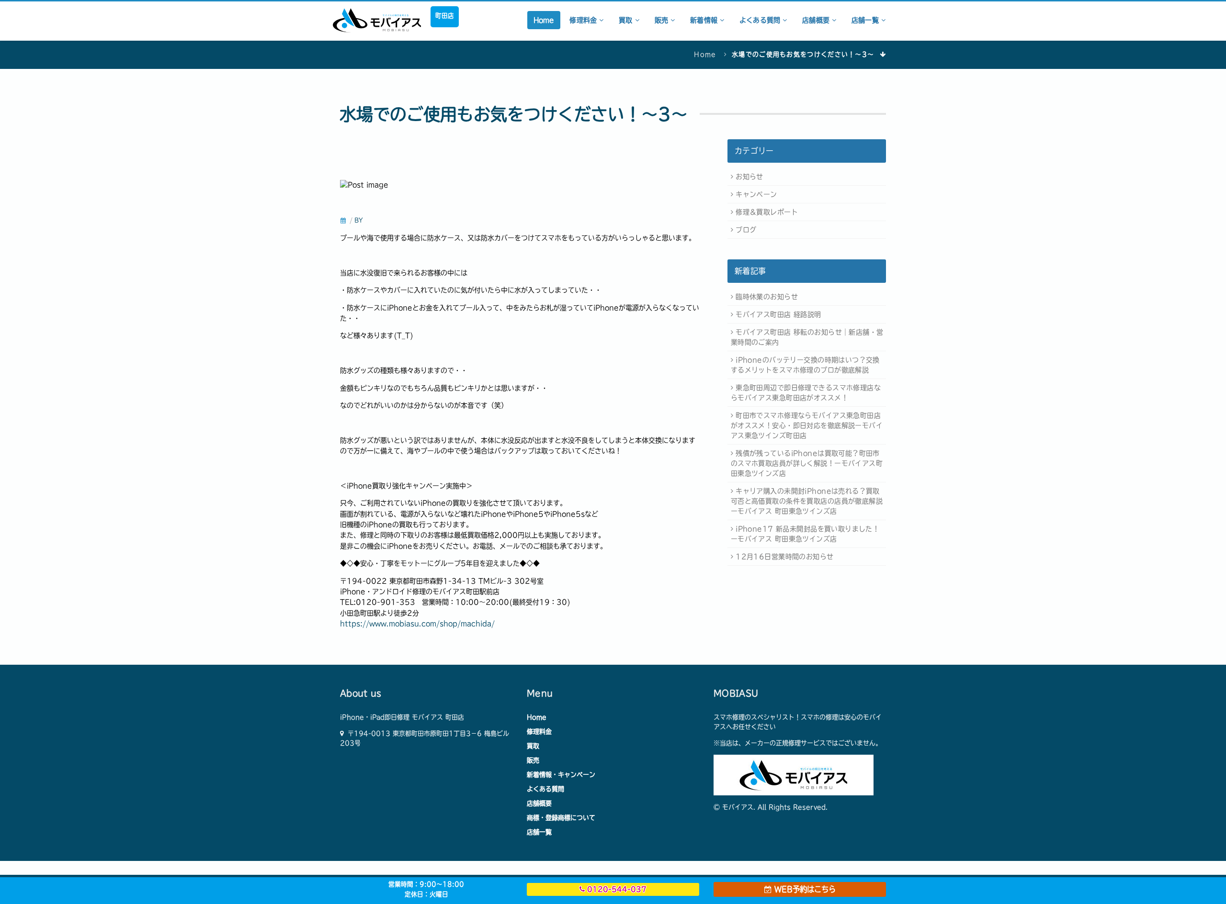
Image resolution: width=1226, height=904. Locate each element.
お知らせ (749, 176)
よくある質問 (761, 20)
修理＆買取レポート (767, 212)
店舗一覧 (866, 20)
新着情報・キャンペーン (561, 774)
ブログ (746, 229)
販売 (662, 20)
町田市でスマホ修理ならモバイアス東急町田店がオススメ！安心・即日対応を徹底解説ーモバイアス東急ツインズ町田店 (807, 425)
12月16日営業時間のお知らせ (784, 556)
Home (544, 20)
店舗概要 (817, 20)
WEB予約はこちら (804, 889)
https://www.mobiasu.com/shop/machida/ (417, 623)
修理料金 (584, 20)
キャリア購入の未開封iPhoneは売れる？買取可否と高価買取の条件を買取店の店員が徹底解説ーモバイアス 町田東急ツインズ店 (807, 501)
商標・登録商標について (561, 818)
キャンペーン (756, 194)
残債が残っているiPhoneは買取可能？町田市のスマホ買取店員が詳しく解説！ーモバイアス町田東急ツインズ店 (807, 463)
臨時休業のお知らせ (767, 296)
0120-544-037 (616, 889)
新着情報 (705, 20)
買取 (627, 20)
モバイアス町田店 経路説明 (778, 314)
